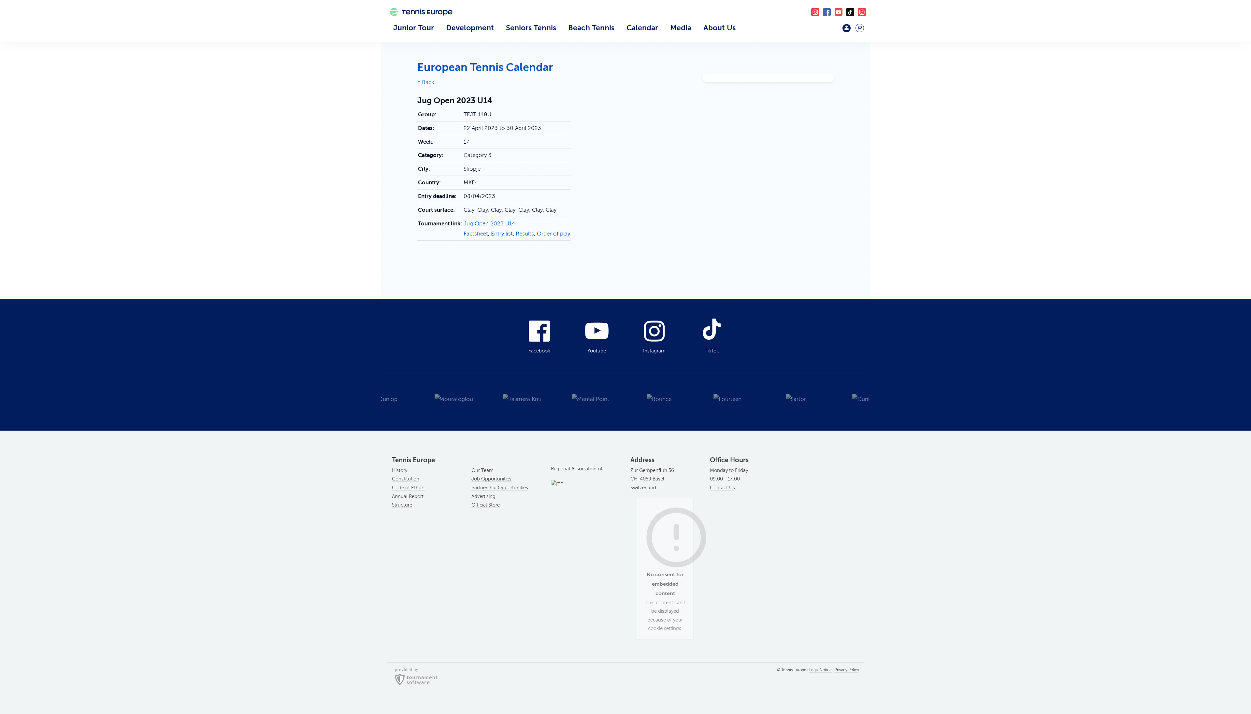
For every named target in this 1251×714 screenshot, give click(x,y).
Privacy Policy (847, 670)
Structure (402, 504)
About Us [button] (719, 27)
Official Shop (830, 30)
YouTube (839, 12)
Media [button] (680, 27)
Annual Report (408, 496)
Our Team (482, 470)
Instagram (654, 350)
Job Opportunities (491, 478)
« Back (425, 82)
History (399, 470)
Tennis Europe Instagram (862, 12)
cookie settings (664, 628)
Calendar (642, 27)
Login (846, 28)
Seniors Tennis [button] (531, 27)
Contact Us (722, 487)
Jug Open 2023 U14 (489, 224)
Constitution (405, 478)
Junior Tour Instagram (815, 12)
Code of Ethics (408, 487)
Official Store (485, 504)
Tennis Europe (417, 21)
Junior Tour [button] (413, 27)
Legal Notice (820, 670)
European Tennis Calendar (485, 67)
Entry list (502, 234)
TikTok (850, 12)
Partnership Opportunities (499, 487)
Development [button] (470, 27)
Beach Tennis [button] (591, 27)
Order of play (553, 234)
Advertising (483, 496)
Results (525, 234)
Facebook (827, 12)
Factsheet (476, 234)
